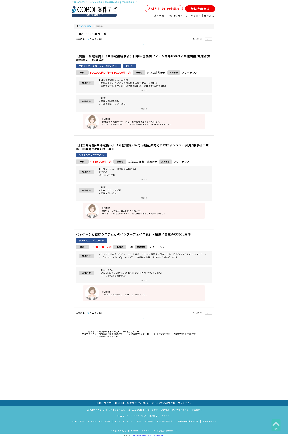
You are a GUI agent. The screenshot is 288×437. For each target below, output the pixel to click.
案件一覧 (159, 15)
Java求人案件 (77, 421)
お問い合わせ (152, 410)
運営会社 (209, 15)
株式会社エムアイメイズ (160, 415)
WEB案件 (149, 421)
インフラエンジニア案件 (99, 421)
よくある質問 (193, 15)
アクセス (165, 410)
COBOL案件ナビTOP (96, 410)
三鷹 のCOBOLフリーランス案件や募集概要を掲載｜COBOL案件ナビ (104, 2)
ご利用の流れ (175, 15)
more (144, 90)
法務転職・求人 (209, 421)
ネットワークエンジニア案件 (127, 421)
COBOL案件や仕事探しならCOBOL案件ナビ (147, 435)
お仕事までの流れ (116, 410)
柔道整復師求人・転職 (188, 421)
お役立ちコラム (123, 415)
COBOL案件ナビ (94, 15)
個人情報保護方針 (180, 410)
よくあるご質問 (135, 410)
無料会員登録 (200, 9)
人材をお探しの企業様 (164, 9)
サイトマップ (140, 415)
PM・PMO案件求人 (165, 421)
